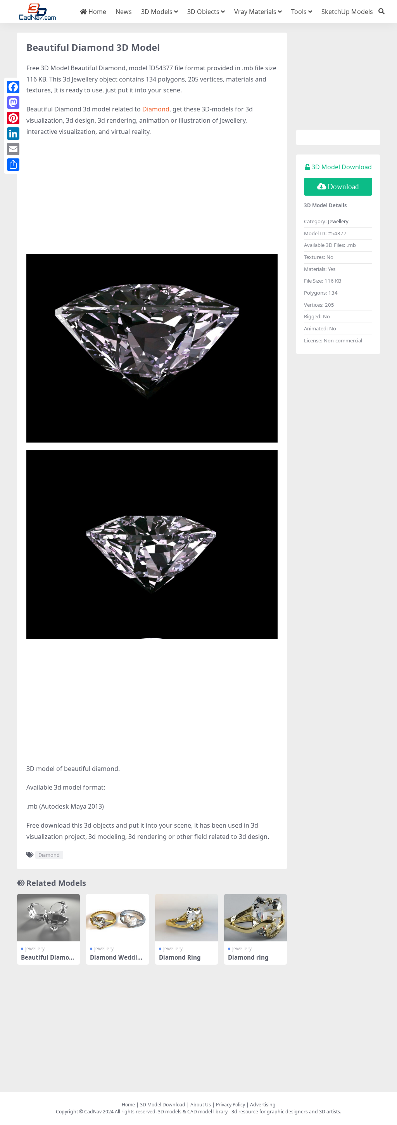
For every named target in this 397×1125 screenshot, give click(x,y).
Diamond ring (248, 957)
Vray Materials (255, 11)
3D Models (157, 11)
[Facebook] (13, 87)
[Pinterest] (13, 118)
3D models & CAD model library (193, 1111)
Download (343, 186)
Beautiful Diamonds (47, 960)
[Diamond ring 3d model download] (255, 917)
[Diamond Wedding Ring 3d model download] (117, 917)
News (124, 11)
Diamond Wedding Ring (117, 960)
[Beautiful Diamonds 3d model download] (48, 917)
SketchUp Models (347, 11)
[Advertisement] (152, 199)
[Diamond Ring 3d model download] (186, 917)
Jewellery (35, 948)
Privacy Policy (230, 1104)
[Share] (13, 164)
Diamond (155, 109)
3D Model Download (162, 1104)
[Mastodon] (13, 102)
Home (96, 11)
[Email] (13, 149)
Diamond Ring (180, 957)
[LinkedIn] (13, 133)
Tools (299, 11)
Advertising (263, 1104)
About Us (200, 1104)
